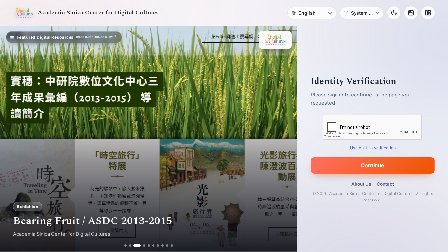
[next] (285, 139)
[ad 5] (149, 245)
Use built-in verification (373, 147)
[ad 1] (125, 245)
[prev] (12, 139)
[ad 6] (153, 245)
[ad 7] (158, 245)
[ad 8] (162, 245)
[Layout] (428, 13)
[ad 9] (167, 245)
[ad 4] (141, 245)
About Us (361, 184)
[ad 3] (134, 245)
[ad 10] (172, 245)
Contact (385, 184)
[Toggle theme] (394, 13)
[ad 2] (130, 245)
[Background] (411, 13)
